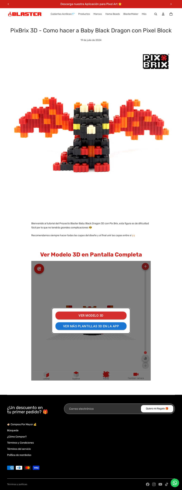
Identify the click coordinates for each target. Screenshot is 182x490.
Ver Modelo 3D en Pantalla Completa (91, 254)
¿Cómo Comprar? (16, 436)
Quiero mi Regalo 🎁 (157, 408)
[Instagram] (154, 484)
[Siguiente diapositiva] (171, 4)
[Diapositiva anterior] (8, 4)
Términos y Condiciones (20, 442)
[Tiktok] (166, 484)
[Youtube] (160, 484)
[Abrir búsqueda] (156, 14)
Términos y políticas (17, 484)
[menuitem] (144, 14)
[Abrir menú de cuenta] (163, 14)
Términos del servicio (19, 448)
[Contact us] (175, 483)
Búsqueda (12, 430)
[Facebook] (148, 484)
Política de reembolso (19, 455)
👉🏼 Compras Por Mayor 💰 (21, 424)
